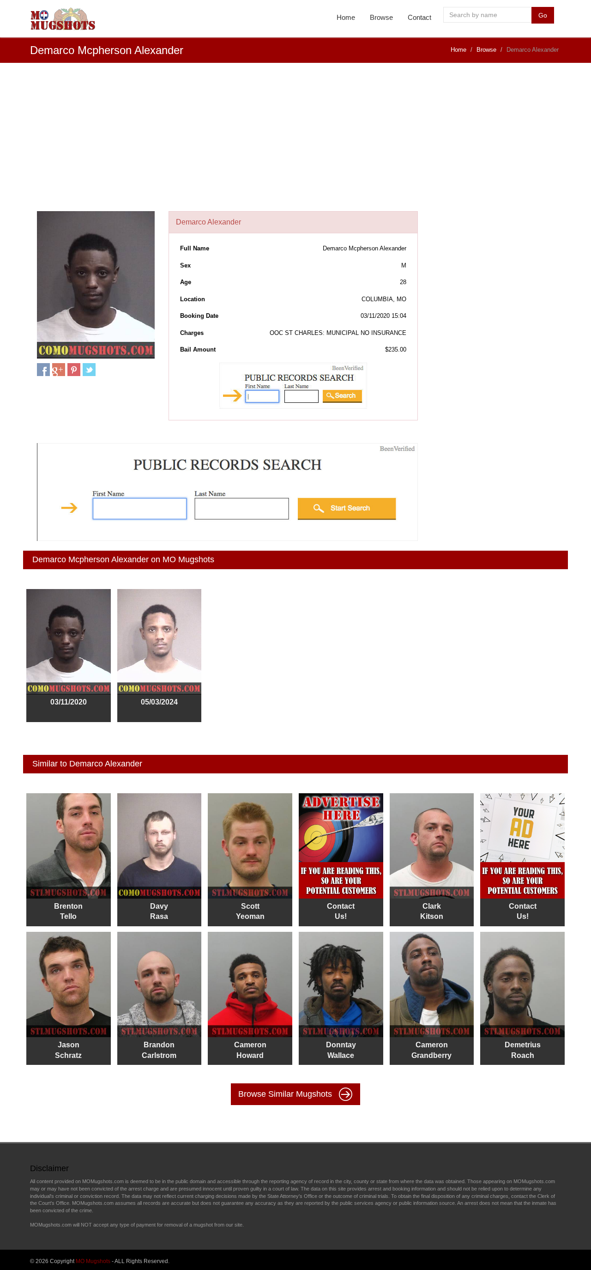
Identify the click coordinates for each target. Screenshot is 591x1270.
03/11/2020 (68, 702)
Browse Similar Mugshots (286, 1094)
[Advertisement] (295, 142)
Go (542, 15)
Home (346, 17)
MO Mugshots (93, 1261)
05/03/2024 (159, 702)
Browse (381, 17)
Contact (419, 17)
